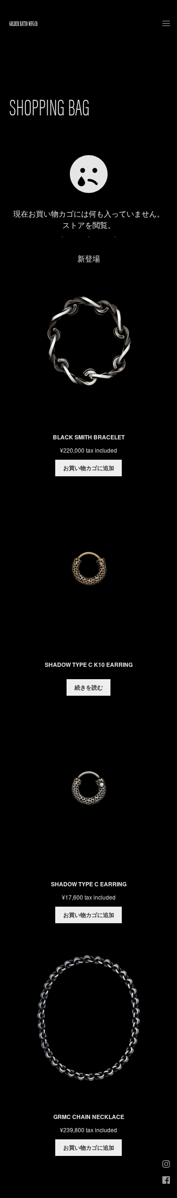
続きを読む (89, 687)
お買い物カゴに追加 (88, 467)
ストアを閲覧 (85, 224)
